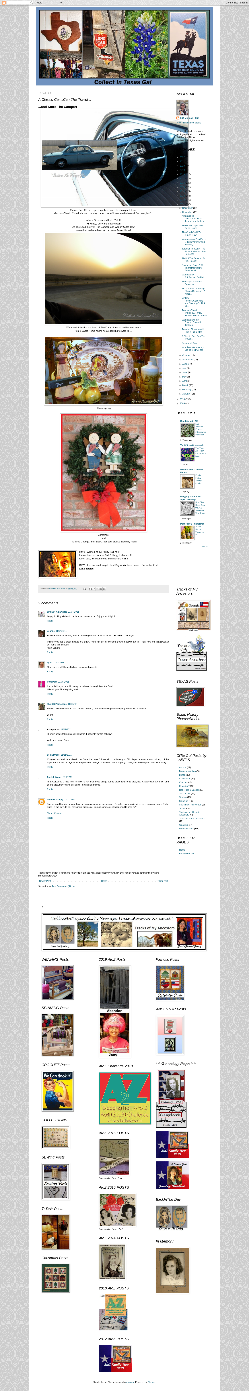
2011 (182, 204)
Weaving (183, 825)
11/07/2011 (66, 729)
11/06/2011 (73, 704)
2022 (182, 157)
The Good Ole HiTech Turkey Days (192, 233)
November (187, 212)
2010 (182, 399)
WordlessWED (186, 828)
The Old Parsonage (57, 704)
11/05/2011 (63, 682)
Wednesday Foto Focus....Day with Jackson (191, 322)
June (185, 372)
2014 (182, 191)
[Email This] (90, 589)
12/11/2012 (69, 799)
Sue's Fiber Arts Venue (190, 804)
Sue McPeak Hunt (189, 118)
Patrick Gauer (54, 777)
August (186, 364)
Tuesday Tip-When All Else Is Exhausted (193, 330)
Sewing (183, 797)
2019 (182, 170)
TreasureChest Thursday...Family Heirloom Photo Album (194, 313)
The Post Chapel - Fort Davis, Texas (193, 226)
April (184, 381)
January (186, 393)
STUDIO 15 (184, 793)
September (188, 359)
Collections (184, 778)
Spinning (183, 801)
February (187, 389)
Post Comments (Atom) (63, 886)
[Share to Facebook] (101, 589)
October (186, 355)
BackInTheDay (186, 853)
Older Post (162, 881)
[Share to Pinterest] (104, 589)
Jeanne (51, 631)
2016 (182, 183)
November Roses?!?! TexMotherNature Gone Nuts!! (192, 268)
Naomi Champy (55, 799)
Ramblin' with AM (189, 421)
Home (104, 881)
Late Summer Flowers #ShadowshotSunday (200, 429)
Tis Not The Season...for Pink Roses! (194, 259)
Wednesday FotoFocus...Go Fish (193, 276)
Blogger (151, 1382)
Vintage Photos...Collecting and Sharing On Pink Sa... (193, 302)
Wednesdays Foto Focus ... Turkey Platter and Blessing (194, 242)
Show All (204, 547)
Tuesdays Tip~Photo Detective (192, 282)
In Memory (184, 786)
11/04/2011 (73, 612)
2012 (182, 200)
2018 (182, 174)
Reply (50, 621)
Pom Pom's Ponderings (192, 524)
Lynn (49, 662)
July (184, 368)
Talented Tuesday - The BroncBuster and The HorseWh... (194, 251)
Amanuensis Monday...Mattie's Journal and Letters (193, 218)
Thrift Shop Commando (192, 445)
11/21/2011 (66, 755)
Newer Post (45, 881)
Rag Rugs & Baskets (189, 790)
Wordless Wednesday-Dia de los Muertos (193, 348)
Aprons (182, 767)
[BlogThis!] (94, 589)
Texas (182, 808)
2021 (182, 161)
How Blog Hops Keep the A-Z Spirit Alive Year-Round (200, 507)
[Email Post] (84, 589)
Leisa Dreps (53, 755)
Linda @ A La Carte (57, 612)
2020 (182, 166)
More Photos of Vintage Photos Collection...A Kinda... (193, 291)
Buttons (183, 775)
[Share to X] (97, 589)
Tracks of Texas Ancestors (192, 818)
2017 (182, 178)
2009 (182, 403)
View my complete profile (188, 122)
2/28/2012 (68, 777)
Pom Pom (52, 682)
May (184, 377)
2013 (182, 196)
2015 (182, 187)
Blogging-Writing (187, 771)
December (187, 208)
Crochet (183, 782)
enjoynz (130, 1382)
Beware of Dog (189, 343)
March (185, 385)
